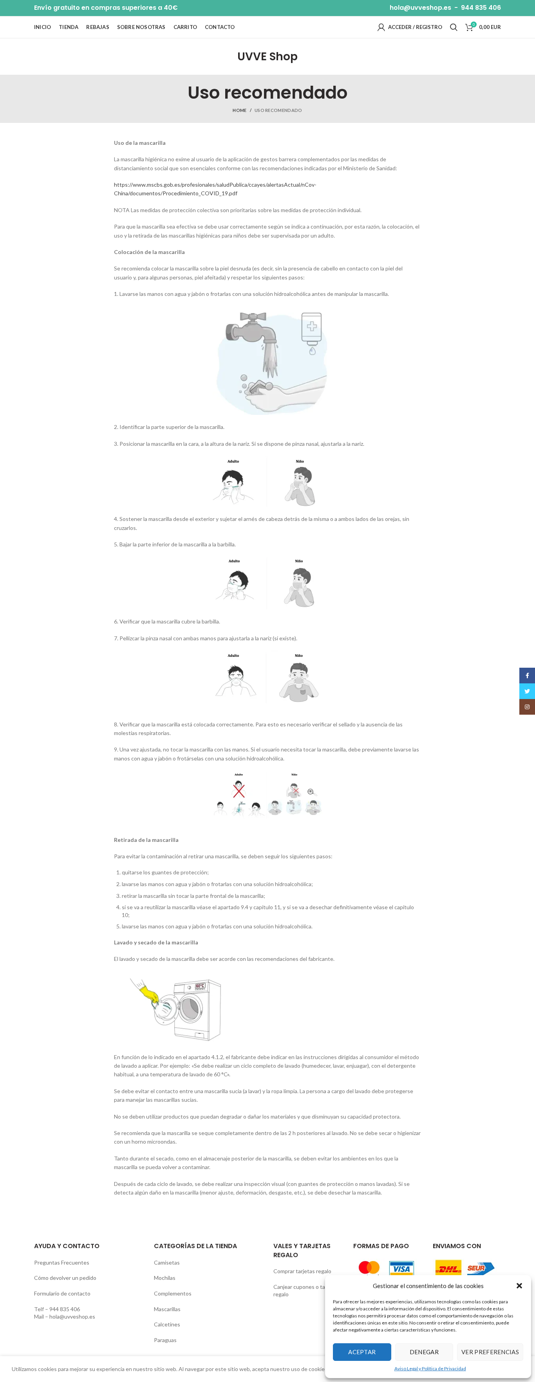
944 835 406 (481, 7)
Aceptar (362, 1351)
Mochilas (164, 1277)
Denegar (424, 1351)
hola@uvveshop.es (420, 7)
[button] (519, 1286)
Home (239, 110)
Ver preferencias (490, 1351)
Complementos (173, 1293)
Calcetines (167, 1324)
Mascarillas (167, 1309)
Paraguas (165, 1340)
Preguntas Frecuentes (61, 1262)
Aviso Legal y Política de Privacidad (430, 1368)
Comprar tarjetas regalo (302, 1271)
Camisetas (167, 1262)
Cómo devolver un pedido (65, 1277)
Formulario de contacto (62, 1293)
